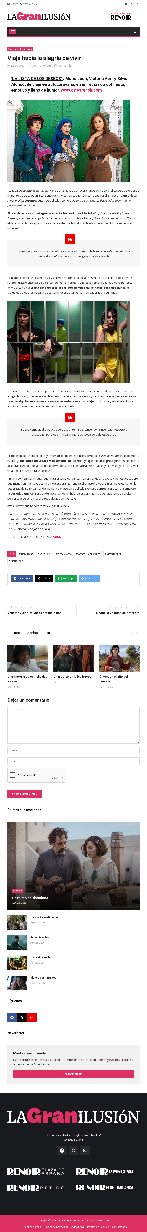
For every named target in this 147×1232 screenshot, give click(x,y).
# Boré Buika (26, 553)
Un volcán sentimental (44, 917)
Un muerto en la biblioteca (72, 676)
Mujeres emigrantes (43, 977)
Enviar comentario (25, 793)
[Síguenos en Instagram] (137, 4)
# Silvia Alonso (64, 553)
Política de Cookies (98, 1227)
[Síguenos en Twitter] (131, 4)
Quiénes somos (32, 1227)
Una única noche (40, 957)
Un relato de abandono (30, 898)
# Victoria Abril (113, 553)
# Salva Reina (45, 553)
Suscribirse (73, 1074)
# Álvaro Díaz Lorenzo (88, 553)
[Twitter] (22, 1018)
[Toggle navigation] (12, 31)
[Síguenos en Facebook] (126, 4)
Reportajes (26, 49)
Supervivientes (39, 937)
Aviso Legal (77, 1227)
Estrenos (13, 49)
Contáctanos (119, 1227)
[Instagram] (32, 1018)
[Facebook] (12, 1018)
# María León (16, 561)
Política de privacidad (56, 1227)
